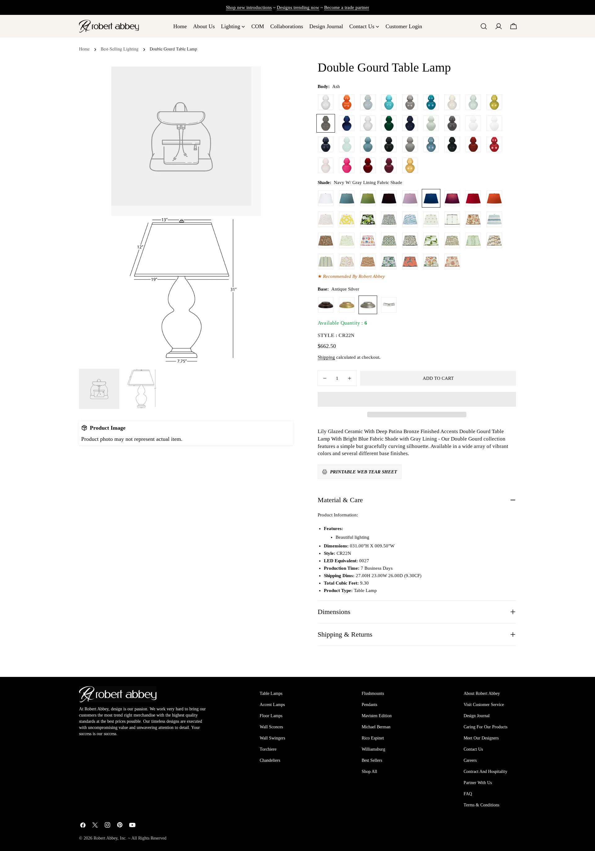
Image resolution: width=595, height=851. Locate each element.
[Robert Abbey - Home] (117, 694)
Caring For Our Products (485, 727)
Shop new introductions (249, 7)
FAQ (468, 794)
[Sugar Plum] (389, 165)
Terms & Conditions (481, 805)
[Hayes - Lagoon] (494, 219)
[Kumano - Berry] (452, 261)
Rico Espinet (373, 738)
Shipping (326, 357)
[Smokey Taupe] (410, 102)
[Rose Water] (326, 165)
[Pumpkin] (347, 102)
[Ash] (326, 123)
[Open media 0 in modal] (248, 78)
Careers (470, 760)
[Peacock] (431, 102)
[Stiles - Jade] (431, 240)
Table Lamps (271, 693)
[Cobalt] (347, 123)
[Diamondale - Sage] (389, 240)
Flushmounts (373, 693)
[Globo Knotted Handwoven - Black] (452, 219)
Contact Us (473, 749)
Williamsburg (373, 749)
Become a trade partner (346, 7)
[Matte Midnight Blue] (326, 144)
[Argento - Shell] (368, 261)
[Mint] (347, 144)
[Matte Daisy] (473, 123)
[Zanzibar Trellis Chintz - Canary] (347, 219)
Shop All (369, 771)
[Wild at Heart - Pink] (326, 219)
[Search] (484, 26)
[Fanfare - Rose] (410, 261)
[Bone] (452, 102)
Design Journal (477, 715)
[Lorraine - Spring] (347, 240)
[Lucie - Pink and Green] (431, 219)
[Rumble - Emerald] (473, 240)
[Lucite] (389, 305)
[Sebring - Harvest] (452, 240)
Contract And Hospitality (485, 771)
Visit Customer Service (484, 704)
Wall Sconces (271, 727)
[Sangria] (368, 165)
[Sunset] (410, 165)
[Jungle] (389, 123)
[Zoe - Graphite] (389, 219)
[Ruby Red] (494, 144)
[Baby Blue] (368, 102)
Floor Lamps (271, 715)
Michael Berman (376, 727)
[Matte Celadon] (431, 123)
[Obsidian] (452, 144)
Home (84, 49)
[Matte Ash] (452, 123)
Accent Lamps (272, 704)
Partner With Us (478, 782)
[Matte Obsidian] (389, 144)
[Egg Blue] (389, 102)
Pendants (369, 704)
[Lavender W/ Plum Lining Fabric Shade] (410, 198)
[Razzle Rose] (347, 165)
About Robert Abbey (482, 693)
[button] (417, 399)
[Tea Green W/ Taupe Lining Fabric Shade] (368, 198)
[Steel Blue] (431, 144)
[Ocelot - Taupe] (410, 240)
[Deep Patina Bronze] (326, 305)
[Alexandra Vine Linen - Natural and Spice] (473, 219)
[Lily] (326, 102)
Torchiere (268, 749)
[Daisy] (368, 123)
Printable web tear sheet (363, 471)
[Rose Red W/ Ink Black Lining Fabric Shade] (473, 198)
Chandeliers (270, 760)
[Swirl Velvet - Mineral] (410, 219)
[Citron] (494, 102)
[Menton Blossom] (368, 240)
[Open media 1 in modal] (248, 228)
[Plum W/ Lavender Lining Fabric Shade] (452, 198)
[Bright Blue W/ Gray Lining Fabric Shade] (347, 198)
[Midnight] (410, 123)
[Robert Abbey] (109, 26)
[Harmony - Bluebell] (389, 261)
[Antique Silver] (368, 305)
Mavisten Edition (377, 715)
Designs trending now (298, 7)
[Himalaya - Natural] (431, 261)
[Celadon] (473, 102)
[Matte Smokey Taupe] (410, 144)
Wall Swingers (272, 738)
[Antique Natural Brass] (347, 305)
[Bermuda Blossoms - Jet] (368, 219)
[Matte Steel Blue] (368, 144)
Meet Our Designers (481, 738)
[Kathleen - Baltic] (326, 261)
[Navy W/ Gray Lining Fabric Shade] (431, 198)
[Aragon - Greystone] (494, 240)
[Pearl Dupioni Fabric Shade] (326, 198)
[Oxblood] (473, 144)
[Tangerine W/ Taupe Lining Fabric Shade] (494, 198)
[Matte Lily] (494, 123)
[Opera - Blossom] (347, 261)
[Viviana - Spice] (326, 240)
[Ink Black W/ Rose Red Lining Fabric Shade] (389, 198)
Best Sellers (372, 760)
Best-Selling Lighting (120, 49)
